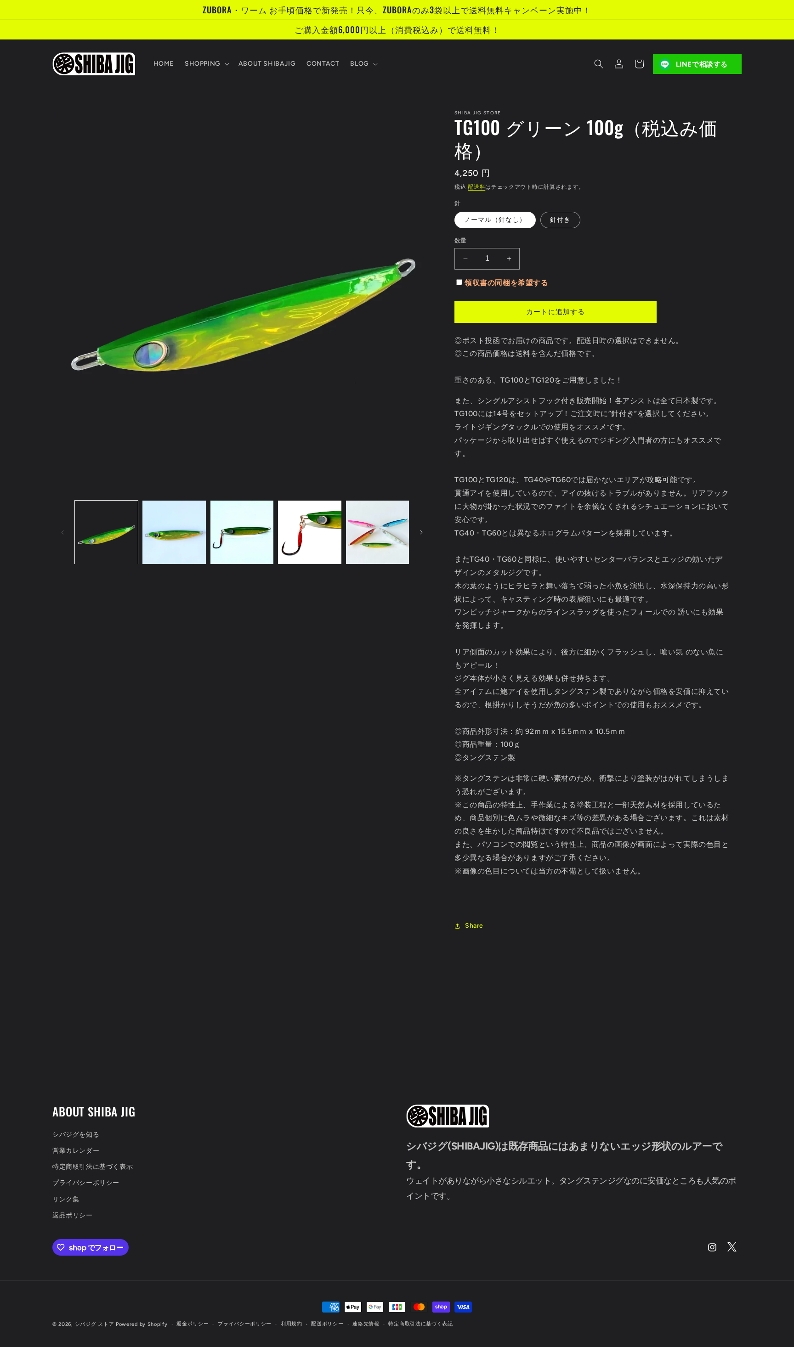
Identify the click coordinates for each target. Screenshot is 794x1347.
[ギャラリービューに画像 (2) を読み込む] (173, 532)
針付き (560, 220)
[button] (206, 63)
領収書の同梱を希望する (507, 282)
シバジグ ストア (94, 1324)
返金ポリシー (192, 1324)
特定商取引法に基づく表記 (420, 1324)
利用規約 (291, 1324)
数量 (460, 240)
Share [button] (474, 926)
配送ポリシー (327, 1324)
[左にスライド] (62, 532)
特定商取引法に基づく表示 (92, 1167)
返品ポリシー (72, 1215)
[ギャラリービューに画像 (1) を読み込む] (106, 532)
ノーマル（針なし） (495, 220)
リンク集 (65, 1199)
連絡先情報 (366, 1324)
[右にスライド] (421, 532)
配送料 (476, 187)
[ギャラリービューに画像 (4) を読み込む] (309, 532)
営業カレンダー (75, 1151)
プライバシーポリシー (85, 1183)
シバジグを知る (75, 1134)
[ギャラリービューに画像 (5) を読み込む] (377, 532)
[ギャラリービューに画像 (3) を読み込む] (241, 532)
